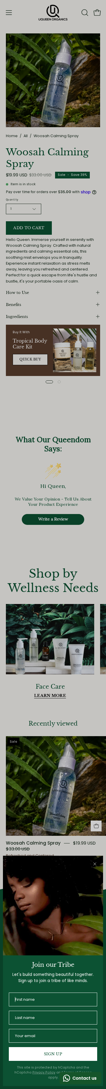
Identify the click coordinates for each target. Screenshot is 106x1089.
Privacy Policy (43, 1072)
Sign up (53, 1054)
